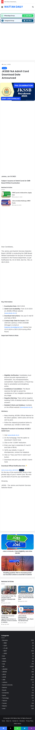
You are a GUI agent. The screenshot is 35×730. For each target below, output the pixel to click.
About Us (8, 721)
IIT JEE (6, 648)
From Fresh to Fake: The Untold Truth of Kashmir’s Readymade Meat (8, 598)
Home (4, 64)
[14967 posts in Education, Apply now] (6, 194)
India (3, 664)
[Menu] (2, 7)
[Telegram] (24, 728)
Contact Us (15, 721)
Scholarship (5, 692)
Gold (3, 656)
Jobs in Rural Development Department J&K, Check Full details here (25, 618)
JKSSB (9, 64)
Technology (5, 698)
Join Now (28, 15)
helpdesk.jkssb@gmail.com (13, 327)
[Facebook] (3, 728)
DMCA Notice (17, 723)
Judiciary (4, 682)
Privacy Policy (29, 721)
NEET (5, 651)
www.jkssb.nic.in (10, 313)
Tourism (4, 703)
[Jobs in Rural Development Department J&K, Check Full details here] (26, 609)
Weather (4, 706)
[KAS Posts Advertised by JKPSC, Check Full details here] (26, 590)
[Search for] (33, 7)
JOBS (3, 679)
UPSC (5, 653)
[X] (10, 728)
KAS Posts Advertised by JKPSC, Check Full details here (19, 1)
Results (4, 690)
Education (5, 640)
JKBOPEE (4, 669)
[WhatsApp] (17, 728)
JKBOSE (4, 671)
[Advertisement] (17, 42)
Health (4, 658)
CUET (5, 645)
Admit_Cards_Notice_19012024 (9, 470)
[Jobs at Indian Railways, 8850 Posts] (6, 203)
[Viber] (31, 728)
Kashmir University (7, 685)
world (3, 708)
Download (21, 470)
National (4, 687)
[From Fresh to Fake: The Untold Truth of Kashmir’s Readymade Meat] (9, 590)
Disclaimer (22, 721)
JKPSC (4, 674)
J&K (3, 666)
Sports (4, 695)
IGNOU (4, 661)
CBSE (5, 643)
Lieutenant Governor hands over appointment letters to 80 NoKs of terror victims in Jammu (9, 619)
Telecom (4, 700)
